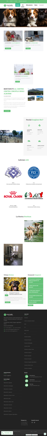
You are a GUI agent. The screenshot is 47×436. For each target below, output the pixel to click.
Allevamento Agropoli (8, 382)
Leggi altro (7, 302)
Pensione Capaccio (27, 352)
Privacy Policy (29, 434)
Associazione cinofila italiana (34, 206)
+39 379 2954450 (17, 327)
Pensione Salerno (27, 336)
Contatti (41, 5)
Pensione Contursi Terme (29, 349)
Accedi (16, 1)
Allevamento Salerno (7, 411)
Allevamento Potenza (8, 408)
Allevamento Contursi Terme (9, 395)
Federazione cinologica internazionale (34, 184)
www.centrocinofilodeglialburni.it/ (11, 331)
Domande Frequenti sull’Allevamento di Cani (15, 293)
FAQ (7, 1)
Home (17, 5)
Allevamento (8, 48)
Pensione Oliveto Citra (28, 365)
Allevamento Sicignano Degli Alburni (10, 414)
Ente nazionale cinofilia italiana (13, 184)
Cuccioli (17, 81)
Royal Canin (13, 205)
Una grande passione (13, 206)
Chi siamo (7, 111)
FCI (34, 182)
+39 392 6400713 (8, 327)
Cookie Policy (35, 434)
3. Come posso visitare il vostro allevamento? (34, 291)
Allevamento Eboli (7, 398)
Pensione (28, 48)
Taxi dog (31, 384)
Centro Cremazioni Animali (29, 320)
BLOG (11, 1)
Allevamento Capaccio (8, 392)
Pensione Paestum (27, 358)
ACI (34, 205)
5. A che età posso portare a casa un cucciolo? (35, 301)
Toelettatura (32, 379)
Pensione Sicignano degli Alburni (30, 362)
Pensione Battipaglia (28, 343)
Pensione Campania (28, 368)
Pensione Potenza (27, 339)
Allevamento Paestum (8, 404)
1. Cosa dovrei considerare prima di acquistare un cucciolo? (35, 281)
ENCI (13, 182)
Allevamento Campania (8, 389)
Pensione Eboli (27, 346)
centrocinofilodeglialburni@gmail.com (12, 329)
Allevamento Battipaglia (8, 385)
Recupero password (22, 1)
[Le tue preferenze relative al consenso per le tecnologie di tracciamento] (45, 434)
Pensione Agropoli (27, 355)
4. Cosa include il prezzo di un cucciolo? (35, 296)
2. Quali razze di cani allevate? (33, 286)
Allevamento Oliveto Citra (8, 401)
